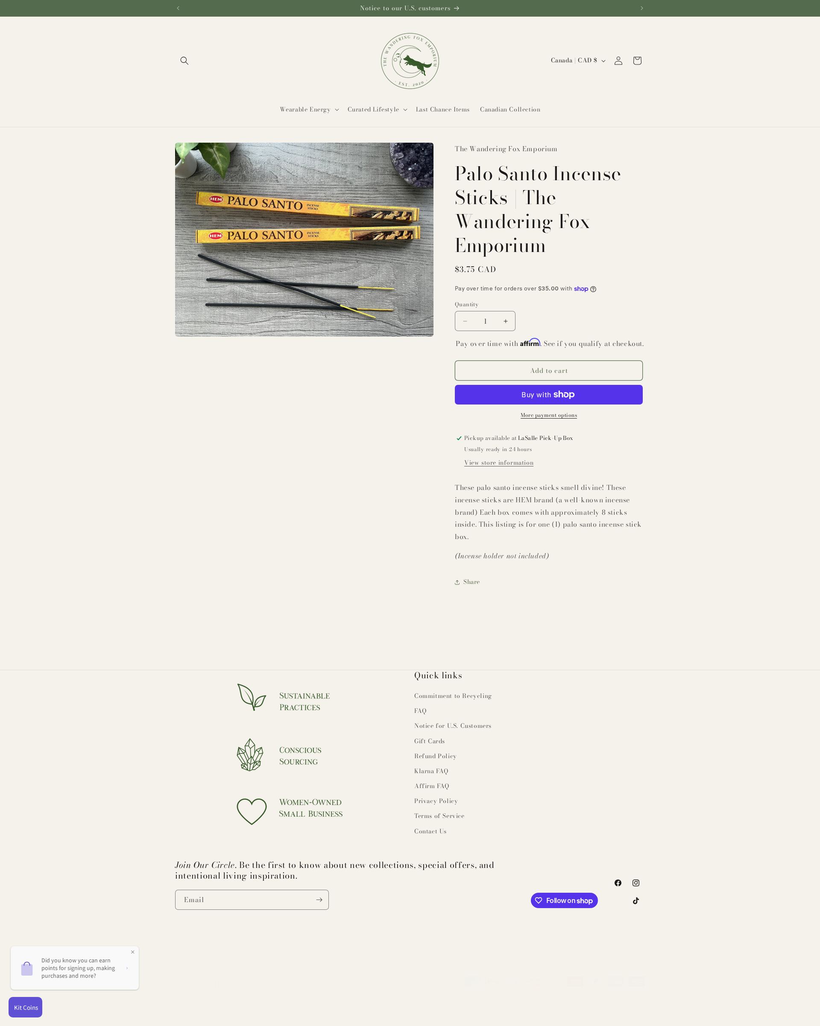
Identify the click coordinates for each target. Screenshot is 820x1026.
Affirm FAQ (431, 786)
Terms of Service (439, 816)
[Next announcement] (642, 8)
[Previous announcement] (178, 8)
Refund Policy (435, 756)
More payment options (549, 415)
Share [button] (471, 581)
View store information (498, 462)
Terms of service (438, 1006)
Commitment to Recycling (453, 696)
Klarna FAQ (431, 771)
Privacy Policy (436, 801)
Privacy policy (392, 1006)
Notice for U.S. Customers (453, 725)
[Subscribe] (319, 900)
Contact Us (430, 831)
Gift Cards (429, 741)
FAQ (420, 710)
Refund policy (348, 1006)
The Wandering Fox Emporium (234, 1006)
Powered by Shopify (298, 1006)
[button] (184, 60)
